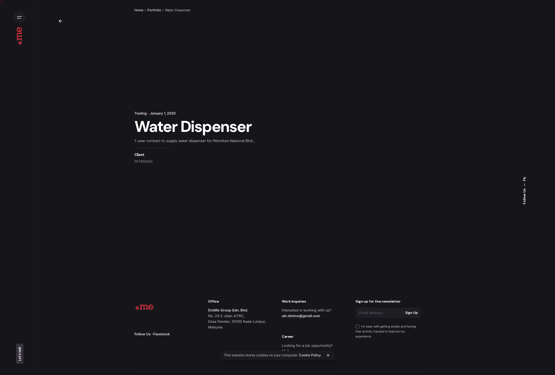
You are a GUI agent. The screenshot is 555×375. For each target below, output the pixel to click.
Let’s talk (20, 354)
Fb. (524, 178)
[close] (328, 355)
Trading (140, 113)
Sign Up (411, 313)
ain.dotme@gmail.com (301, 316)
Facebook (161, 334)
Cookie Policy (310, 355)
